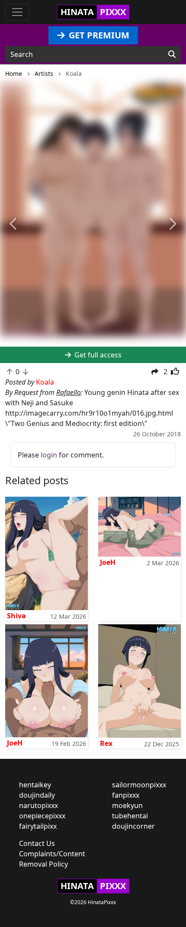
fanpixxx (125, 795)
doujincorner (133, 826)
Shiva (16, 615)
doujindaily (37, 795)
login (49, 455)
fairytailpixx (38, 826)
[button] (14, 224)
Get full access (97, 355)
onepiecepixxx (42, 816)
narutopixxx (38, 805)
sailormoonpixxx (139, 784)
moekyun (127, 805)
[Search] (172, 54)
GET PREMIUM (98, 35)
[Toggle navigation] (17, 12)
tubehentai (130, 816)
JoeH (107, 562)
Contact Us (37, 843)
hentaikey (35, 784)
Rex (106, 743)
